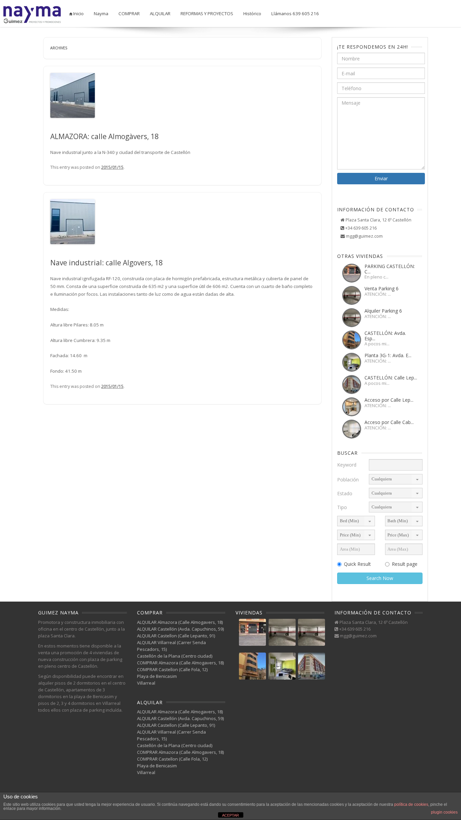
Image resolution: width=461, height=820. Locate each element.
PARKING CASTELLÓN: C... (389, 268)
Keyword (346, 464)
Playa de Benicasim (157, 676)
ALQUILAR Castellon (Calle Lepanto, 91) (176, 636)
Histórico (252, 13)
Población (348, 479)
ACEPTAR (230, 815)
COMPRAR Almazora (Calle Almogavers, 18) (180, 663)
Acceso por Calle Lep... (388, 400)
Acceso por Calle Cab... (389, 422)
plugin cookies (444, 812)
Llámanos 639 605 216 (295, 13)
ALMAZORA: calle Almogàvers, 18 (104, 136)
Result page (404, 564)
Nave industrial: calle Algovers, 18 (106, 262)
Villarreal (146, 683)
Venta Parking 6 (381, 288)
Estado (344, 493)
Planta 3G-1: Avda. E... (387, 355)
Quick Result (357, 564)
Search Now (380, 578)
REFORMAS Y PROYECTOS (207, 13)
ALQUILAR (160, 13)
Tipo (342, 507)
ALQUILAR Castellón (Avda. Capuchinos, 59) (180, 629)
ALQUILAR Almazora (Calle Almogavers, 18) (180, 622)
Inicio (78, 13)
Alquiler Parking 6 (383, 311)
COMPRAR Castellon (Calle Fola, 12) (172, 669)
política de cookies (411, 804)
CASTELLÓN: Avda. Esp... (385, 335)
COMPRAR (129, 13)
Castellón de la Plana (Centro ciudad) (174, 656)
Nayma (101, 13)
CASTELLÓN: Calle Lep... (390, 377)
